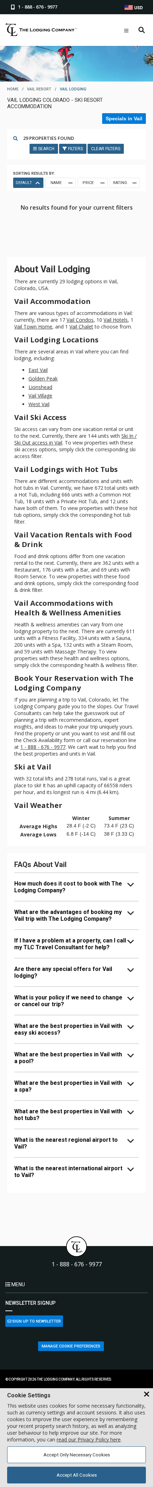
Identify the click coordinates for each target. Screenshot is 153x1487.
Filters (75, 148)
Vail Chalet (81, 326)
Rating (120, 182)
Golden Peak (43, 378)
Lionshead (40, 387)
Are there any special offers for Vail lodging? (63, 972)
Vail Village (40, 395)
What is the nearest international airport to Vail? (68, 1171)
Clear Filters (105, 148)
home (13, 89)
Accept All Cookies (77, 1475)
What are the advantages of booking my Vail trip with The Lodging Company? (68, 915)
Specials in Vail (124, 118)
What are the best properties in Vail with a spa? (68, 1086)
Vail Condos (80, 319)
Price (88, 182)
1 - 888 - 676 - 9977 (42, 747)
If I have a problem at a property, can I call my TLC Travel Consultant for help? (70, 944)
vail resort (39, 89)
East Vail (38, 370)
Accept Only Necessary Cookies (76, 1454)
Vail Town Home (33, 326)
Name (56, 182)
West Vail (38, 404)
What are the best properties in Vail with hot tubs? (68, 1114)
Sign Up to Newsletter (36, 1321)
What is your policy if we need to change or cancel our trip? (68, 1001)
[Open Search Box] (142, 30)
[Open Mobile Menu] (126, 30)
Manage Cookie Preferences (71, 1346)
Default (24, 182)
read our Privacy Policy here (89, 1439)
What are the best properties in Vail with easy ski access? (68, 1029)
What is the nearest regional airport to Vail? (66, 1143)
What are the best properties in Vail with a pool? (68, 1058)
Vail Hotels (116, 319)
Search (45, 148)
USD (138, 7)
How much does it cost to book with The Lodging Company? (68, 887)
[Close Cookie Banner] (146, 1394)
